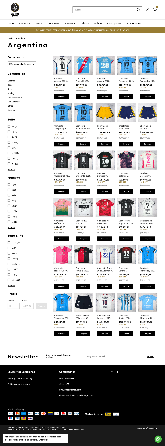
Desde (11, 300)
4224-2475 (64, 384)
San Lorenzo (14, 101)
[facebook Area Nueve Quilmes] (117, 372)
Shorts (85, 23)
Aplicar (41, 306)
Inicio (11, 23)
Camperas (53, 23)
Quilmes (11, 81)
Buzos (39, 23)
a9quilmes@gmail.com (70, 390)
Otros (10, 106)
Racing (11, 93)
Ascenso (11, 110)
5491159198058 (66, 378)
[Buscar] (138, 9)
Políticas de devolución (19, 384)
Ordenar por (17, 57)
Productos (24, 23)
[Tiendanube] (147, 428)
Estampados (114, 23)
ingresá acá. (55, 429)
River (10, 89)
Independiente (15, 97)
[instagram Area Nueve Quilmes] (112, 372)
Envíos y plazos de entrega (20, 378)
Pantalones (70, 23)
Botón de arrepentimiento (74, 429)
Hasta (24, 300)
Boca (10, 85)
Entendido (44, 440)
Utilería (98, 23)
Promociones (133, 23)
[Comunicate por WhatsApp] (158, 439)
